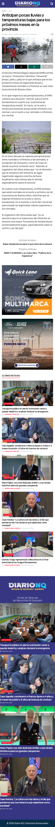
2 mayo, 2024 (7, 34)
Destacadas (9, 441)
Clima (10, 11)
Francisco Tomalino (12, 414)
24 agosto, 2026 (27, 414)
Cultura (7, 515)
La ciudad (8, 404)
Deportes (8, 478)
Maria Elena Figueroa (12, 488)
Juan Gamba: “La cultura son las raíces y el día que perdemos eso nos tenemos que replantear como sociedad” (25, 523)
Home (4, 11)
